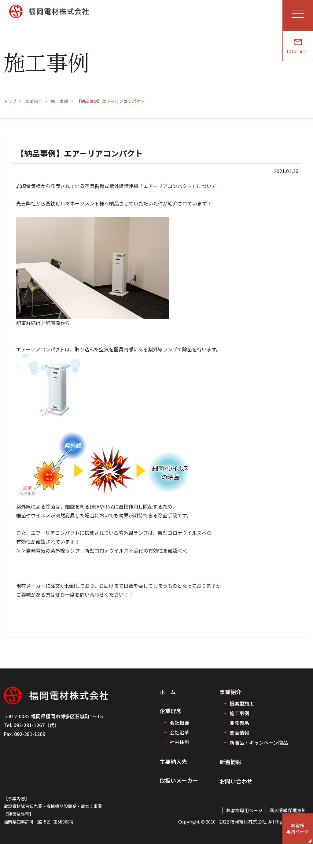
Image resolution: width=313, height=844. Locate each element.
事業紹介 (230, 692)
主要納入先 (173, 761)
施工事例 (239, 713)
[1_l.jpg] (92, 221)
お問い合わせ (235, 781)
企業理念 (171, 711)
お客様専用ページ (244, 810)
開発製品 (239, 723)
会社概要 (179, 722)
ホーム (168, 692)
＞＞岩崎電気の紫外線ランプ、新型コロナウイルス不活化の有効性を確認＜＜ (101, 550)
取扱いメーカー (179, 780)
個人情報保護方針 (287, 810)
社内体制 (179, 742)
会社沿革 (179, 732)
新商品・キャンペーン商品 (259, 742)
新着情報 (230, 762)
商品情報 (239, 732)
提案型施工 (242, 703)
